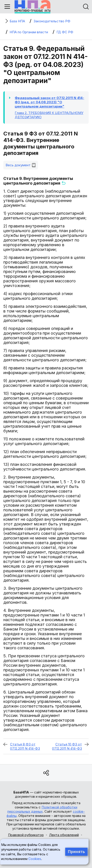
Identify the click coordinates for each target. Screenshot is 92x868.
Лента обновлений (64, 835)
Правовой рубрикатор (26, 835)
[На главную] (32, 6)
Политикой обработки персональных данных (42, 809)
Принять (76, 851)
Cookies (34, 859)
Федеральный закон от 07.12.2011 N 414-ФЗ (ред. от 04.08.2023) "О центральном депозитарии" (49, 102)
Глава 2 (49, 115)
